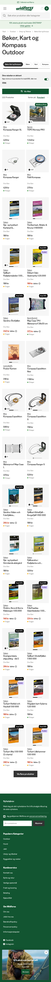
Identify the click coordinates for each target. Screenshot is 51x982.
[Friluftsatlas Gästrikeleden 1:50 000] (37, 591)
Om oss (6, 911)
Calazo (5, 222)
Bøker (28, 64)
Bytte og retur (8, 878)
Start (4, 31)
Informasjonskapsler (11, 932)
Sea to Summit (32, 318)
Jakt (5, 849)
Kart (36, 64)
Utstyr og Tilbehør (25, 31)
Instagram (10, 944)
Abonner (38, 823)
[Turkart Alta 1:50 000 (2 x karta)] (13, 735)
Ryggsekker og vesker (12, 859)
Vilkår (4, 83)
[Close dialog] (46, 952)
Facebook (9, 940)
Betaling (6, 893)
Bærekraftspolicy (10, 922)
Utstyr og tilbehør (10, 854)
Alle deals (25, 972)
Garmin (30, 127)
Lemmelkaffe (7, 366)
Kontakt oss (8, 873)
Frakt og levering (10, 888)
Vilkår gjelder (25, 25)
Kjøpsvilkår (7, 898)
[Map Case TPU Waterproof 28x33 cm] (37, 304)
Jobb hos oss (8, 916)
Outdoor (13, 31)
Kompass (45, 64)
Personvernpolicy (10, 927)
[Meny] (5, 8)
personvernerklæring (38, 816)
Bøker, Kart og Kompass (42, 31)
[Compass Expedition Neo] (37, 352)
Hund (5, 844)
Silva (5, 127)
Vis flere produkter (25, 774)
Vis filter (27, 91)
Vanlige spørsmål (10, 883)
